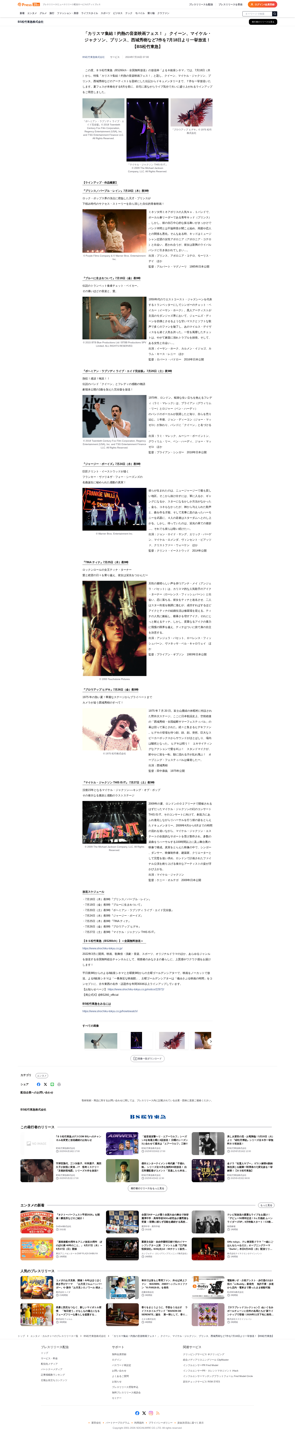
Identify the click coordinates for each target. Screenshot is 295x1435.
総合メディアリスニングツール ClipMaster (206, 1359)
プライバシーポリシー (161, 1422)
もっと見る (266, 1205)
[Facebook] (38, 1084)
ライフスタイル (89, 13)
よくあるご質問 (120, 1376)
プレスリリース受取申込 (125, 1387)
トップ (21, 1336)
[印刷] (59, 1084)
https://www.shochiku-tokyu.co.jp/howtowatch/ (110, 1011)
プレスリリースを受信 (230, 4)
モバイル (140, 13)
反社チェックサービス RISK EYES (201, 1381)
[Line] (52, 1084)
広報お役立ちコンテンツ (54, 1380)
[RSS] (158, 1413)
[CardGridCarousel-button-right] (211, 1041)
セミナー (117, 1398)
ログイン (117, 1359)
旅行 (52, 13)
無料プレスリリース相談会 (126, 1392)
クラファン (163, 13)
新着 (22, 13)
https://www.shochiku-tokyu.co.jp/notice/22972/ (136, 989)
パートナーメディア (51, 1369)
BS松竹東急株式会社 (93, 57)
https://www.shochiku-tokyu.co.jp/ (102, 948)
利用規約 (139, 1422)
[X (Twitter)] (45, 1084)
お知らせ (117, 1381)
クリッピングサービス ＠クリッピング (203, 1354)
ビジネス (118, 13)
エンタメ (32, 13)
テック (128, 13)
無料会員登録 (119, 1354)
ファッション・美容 (68, 13)
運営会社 (96, 1422)
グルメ (43, 13)
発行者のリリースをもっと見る (147, 1188)
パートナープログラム (118, 1422)
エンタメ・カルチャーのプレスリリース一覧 (54, 1336)
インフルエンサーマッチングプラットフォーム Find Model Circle (218, 1376)
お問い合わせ (119, 1370)
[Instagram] (151, 1413)
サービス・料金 (49, 1358)
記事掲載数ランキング (53, 1374)
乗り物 (151, 13)
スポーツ (105, 13)
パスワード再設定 (121, 1365)
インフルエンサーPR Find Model (200, 1365)
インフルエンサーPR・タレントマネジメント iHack (210, 1370)
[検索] (274, 13)
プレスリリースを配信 (201, 4)
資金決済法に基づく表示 (190, 1422)
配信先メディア (49, 1363)
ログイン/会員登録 (265, 4)
